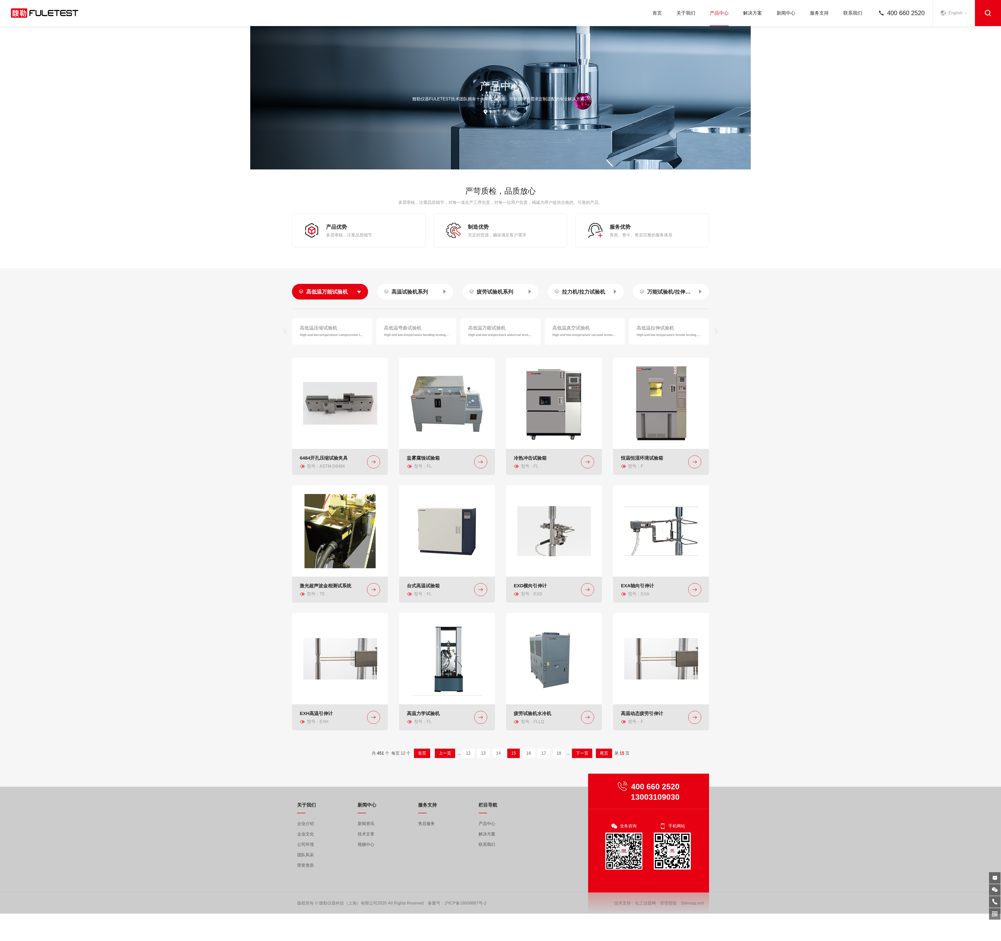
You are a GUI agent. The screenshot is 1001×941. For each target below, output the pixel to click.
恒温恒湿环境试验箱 (642, 458)
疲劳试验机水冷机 (532, 713)
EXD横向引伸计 (530, 585)
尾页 (604, 753)
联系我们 (852, 13)
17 (543, 753)
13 (483, 753)
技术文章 (366, 834)
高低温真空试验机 (571, 328)
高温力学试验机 (423, 713)
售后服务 (426, 823)
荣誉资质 (305, 865)
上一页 (445, 753)
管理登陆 (668, 903)
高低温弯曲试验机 (403, 328)
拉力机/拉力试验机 (583, 292)
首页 (657, 13)
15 (513, 753)
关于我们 (685, 13)
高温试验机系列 (410, 292)
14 (498, 753)
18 (559, 753)
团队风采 (305, 855)
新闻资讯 (366, 823)
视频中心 (366, 844)
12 (468, 753)
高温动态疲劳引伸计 (642, 713)
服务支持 (819, 13)
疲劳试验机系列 (495, 292)
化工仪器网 (645, 903)
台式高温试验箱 (423, 585)
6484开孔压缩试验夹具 (324, 458)
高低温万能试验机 (327, 292)
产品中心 (719, 13)
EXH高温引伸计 (316, 713)
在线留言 (994, 878)
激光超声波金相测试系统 (325, 585)
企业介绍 (305, 823)
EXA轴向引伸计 (637, 585)
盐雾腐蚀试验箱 (423, 458)
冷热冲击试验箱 (530, 458)
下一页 (582, 753)
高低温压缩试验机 (318, 328)
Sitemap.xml (692, 903)
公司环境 (305, 844)
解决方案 (752, 13)
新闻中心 (786, 13)
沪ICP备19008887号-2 (465, 903)
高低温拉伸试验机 (655, 328)
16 (528, 753)
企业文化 (305, 834)
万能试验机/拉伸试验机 (671, 292)
